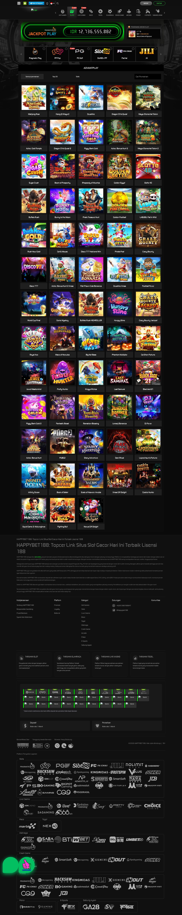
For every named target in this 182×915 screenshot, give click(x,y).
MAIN (35, 93)
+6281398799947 (123, 605)
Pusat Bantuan (22, 613)
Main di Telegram (37, 3)
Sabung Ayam (157, 15)
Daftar (159, 3)
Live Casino (81, 15)
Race (91, 15)
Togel (100, 15)
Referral (57, 613)
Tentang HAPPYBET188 (25, 605)
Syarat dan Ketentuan (24, 617)
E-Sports (148, 15)
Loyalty (57, 609)
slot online (38, 557)
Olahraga (110, 15)
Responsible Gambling (25, 609)
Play (51, 34)
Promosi (57, 605)
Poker (138, 15)
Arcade (129, 15)
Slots (72, 15)
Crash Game (119, 15)
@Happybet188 (122, 610)
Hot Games (62, 15)
